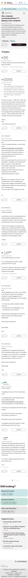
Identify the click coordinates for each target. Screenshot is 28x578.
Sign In (25, 2)
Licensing (5, 523)
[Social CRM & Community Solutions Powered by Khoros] (4, 565)
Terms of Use (18, 573)
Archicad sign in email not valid (12, 521)
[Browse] (2, 3)
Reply (19, 44)
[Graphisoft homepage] (21, 562)
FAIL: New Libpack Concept (11, 541)
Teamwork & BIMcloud (8, 538)
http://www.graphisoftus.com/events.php (12, 148)
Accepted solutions (9, 503)
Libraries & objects (7, 543)
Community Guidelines (14, 574)
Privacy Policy (9, 573)
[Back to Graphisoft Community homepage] (9, 2)
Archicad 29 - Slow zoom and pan (12, 546)
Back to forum (7, 494)
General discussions (8, 548)
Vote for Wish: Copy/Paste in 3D (9, 123)
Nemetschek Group (21, 576)
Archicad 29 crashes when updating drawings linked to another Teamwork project (14, 534)
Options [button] (26, 8)
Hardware (12, 41)
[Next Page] (18, 480)
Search (16, 2)
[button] (3, 45)
